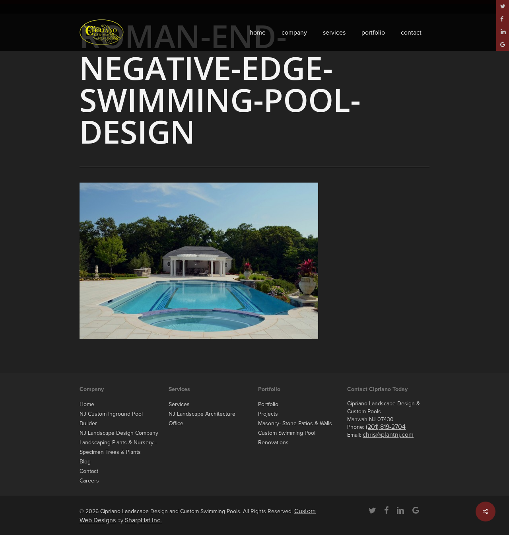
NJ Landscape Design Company (119, 433)
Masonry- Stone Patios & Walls (295, 423)
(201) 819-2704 (386, 427)
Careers (89, 480)
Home (87, 404)
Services (179, 404)
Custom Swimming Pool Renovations (286, 438)
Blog (85, 461)
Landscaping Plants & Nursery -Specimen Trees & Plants (118, 447)
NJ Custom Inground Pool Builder (111, 418)
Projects (268, 413)
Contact (89, 471)
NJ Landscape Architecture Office (202, 418)
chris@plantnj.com (388, 435)
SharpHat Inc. (143, 520)
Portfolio (268, 404)
